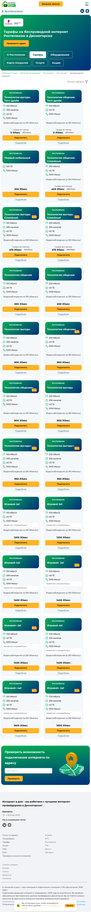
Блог (4, 852)
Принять (69, 905)
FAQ (4, 849)
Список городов (10, 865)
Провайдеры (8, 839)
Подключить (20, 138)
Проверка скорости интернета (16, 856)
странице (81, 904)
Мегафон (49, 852)
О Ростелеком (16, 54)
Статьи (5, 871)
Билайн (48, 835)
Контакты (6, 878)
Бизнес (5, 868)
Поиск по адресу (10, 835)
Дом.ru (48, 849)
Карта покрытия (17, 62)
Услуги (40, 62)
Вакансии (6, 875)
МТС (47, 839)
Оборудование (59, 54)
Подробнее (20, 143)
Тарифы (38, 54)
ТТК (46, 845)
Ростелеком (50, 842)
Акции (56, 62)
